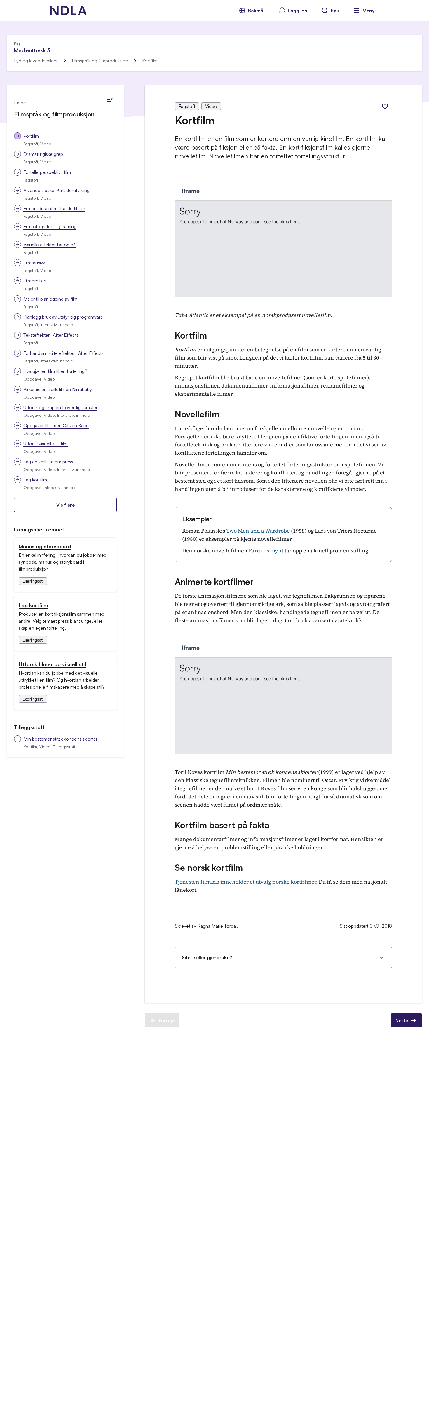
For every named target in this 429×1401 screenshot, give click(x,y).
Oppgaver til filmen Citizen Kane (56, 425)
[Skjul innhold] (110, 99)
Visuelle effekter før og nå (49, 244)
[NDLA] (68, 10)
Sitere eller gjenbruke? (207, 957)
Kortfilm (31, 136)
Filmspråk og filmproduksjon (100, 61)
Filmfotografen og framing (49, 226)
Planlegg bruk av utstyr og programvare (63, 317)
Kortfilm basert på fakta (222, 824)
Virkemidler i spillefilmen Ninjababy (57, 389)
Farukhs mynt (266, 550)
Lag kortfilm (35, 480)
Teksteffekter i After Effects (51, 335)
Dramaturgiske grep (43, 154)
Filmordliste (34, 281)
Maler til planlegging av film (50, 299)
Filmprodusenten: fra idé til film (54, 208)
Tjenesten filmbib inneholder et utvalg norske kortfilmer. (246, 881)
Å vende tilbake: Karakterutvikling (56, 190)
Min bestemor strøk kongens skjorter (60, 739)
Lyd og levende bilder (36, 61)
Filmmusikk (34, 263)
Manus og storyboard (45, 546)
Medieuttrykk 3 (32, 50)
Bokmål (256, 10)
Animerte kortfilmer (214, 581)
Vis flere (65, 505)
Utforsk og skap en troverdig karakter (60, 407)
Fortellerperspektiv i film (47, 172)
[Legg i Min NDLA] (385, 106)
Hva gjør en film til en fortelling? (55, 371)
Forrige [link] (167, 1020)
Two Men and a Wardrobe (258, 530)
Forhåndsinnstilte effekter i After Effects (63, 353)
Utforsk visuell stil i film (45, 443)
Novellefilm (197, 414)
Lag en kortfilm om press (48, 462)
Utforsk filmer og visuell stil (52, 664)
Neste (401, 1020)
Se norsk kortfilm (209, 867)
